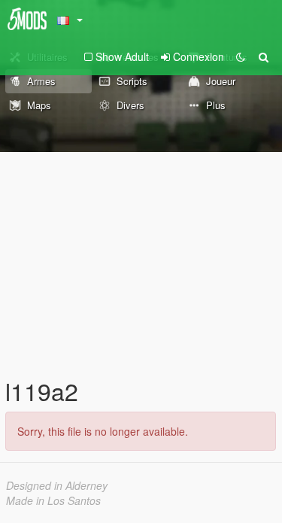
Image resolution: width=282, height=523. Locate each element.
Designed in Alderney (57, 485)
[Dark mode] (240, 56)
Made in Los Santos (53, 500)
